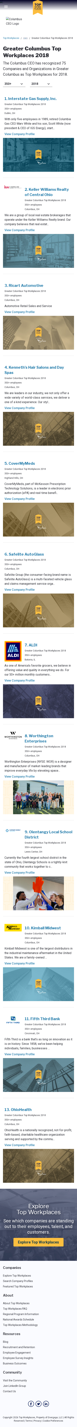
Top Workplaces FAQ (15, 1308)
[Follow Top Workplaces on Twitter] (38, 1404)
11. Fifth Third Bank (42, 1019)
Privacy (37, 1421)
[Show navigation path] (25, 38)
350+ (7, 84)
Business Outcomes (15, 1363)
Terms (28, 1421)
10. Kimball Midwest (43, 928)
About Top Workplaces (16, 1303)
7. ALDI (31, 645)
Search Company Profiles (18, 1281)
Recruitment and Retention (19, 1347)
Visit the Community (15, 1380)
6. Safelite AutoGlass (24, 554)
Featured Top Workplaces (18, 1286)
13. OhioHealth (18, 1109)
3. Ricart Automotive (23, 285)
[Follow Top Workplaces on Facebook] (31, 1404)
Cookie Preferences (53, 1421)
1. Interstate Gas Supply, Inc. (30, 98)
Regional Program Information (21, 1314)
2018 (34, 84)
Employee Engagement (17, 1352)
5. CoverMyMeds (19, 463)
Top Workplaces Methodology (20, 1324)
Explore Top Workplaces (38, 1242)
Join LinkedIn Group (14, 1385)
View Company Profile (19, 134)
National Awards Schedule (18, 1319)
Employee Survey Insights (18, 1358)
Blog (5, 1341)
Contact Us (9, 1391)
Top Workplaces (11, 38)
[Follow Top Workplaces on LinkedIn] (46, 1404)
